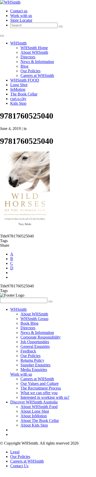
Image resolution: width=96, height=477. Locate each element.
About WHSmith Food (39, 406)
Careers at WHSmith (37, 75)
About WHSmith (34, 52)
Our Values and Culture (39, 383)
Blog (24, 66)
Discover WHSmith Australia (34, 402)
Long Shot (18, 85)
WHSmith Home (34, 48)
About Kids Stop (34, 425)
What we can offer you (39, 393)
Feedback (28, 351)
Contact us (18, 11)
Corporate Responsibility (40, 337)
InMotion (17, 89)
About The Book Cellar (39, 420)
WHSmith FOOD (24, 80)
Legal (14, 452)
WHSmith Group (34, 318)
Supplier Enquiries (35, 365)
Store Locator (21, 20)
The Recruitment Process (40, 388)
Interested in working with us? (44, 397)
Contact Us (19, 466)
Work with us (21, 15)
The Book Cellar (23, 94)
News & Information (37, 61)
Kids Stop (18, 103)
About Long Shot (34, 411)
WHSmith (18, 43)
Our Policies (30, 71)
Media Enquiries (33, 369)
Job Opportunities (34, 342)
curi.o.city (18, 98)
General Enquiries (35, 346)
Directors (27, 57)
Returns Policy (32, 360)
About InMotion (33, 416)
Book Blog (29, 323)
